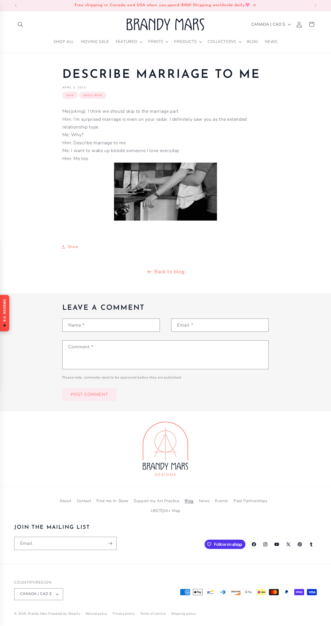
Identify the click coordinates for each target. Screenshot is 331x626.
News (204, 500)
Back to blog (169, 271)
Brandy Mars (37, 614)
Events (221, 500)
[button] (20, 24)
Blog (189, 500)
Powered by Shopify (64, 614)
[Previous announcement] (15, 5)
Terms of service (153, 614)
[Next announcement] (315, 5)
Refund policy (96, 614)
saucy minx (92, 95)
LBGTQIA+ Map (165, 510)
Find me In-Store (112, 500)
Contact (84, 500)
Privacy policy (124, 614)
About (65, 500)
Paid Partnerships (250, 500)
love (70, 95)
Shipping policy (183, 614)
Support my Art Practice (156, 500)
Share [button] (72, 246)
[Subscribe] (110, 543)
